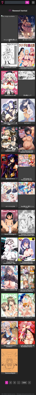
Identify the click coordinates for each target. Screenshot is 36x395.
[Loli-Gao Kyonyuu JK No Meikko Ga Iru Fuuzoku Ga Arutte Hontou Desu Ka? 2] (26, 333)
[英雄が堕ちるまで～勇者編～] (9, 110)
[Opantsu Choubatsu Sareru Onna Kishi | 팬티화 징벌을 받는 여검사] (26, 221)
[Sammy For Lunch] (9, 55)
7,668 (24, 382)
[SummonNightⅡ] (9, 360)
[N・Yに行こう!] (26, 305)
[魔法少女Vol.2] (9, 166)
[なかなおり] (26, 110)
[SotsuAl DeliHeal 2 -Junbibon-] (9, 333)
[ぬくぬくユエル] (26, 27)
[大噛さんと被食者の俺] (9, 277)
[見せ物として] (26, 82)
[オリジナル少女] (9, 194)
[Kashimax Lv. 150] (9, 82)
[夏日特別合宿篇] (9, 305)
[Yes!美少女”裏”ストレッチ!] (26, 194)
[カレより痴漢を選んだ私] (9, 27)
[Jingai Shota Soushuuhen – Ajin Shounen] (9, 249)
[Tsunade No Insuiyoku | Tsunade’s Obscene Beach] (26, 55)
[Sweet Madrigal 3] (9, 221)
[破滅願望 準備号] (9, 138)
